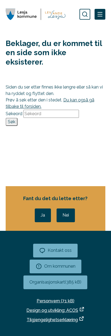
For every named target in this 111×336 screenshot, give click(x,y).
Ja (43, 215)
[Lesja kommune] (35, 14)
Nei (66, 215)
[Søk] (84, 14)
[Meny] (100, 14)
